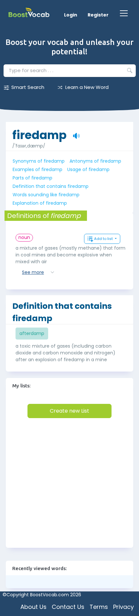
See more (33, 272)
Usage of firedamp (88, 169)
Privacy (123, 607)
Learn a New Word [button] (87, 87)
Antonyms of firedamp (95, 161)
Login (70, 15)
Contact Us (68, 607)
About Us (33, 607)
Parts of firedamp (32, 178)
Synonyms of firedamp (39, 161)
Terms (99, 607)
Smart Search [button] (27, 87)
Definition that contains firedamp (51, 186)
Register (98, 15)
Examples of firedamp (37, 169)
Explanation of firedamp (40, 203)
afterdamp (31, 333)
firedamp (39, 131)
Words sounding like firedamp (46, 194)
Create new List (69, 411)
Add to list (104, 238)
